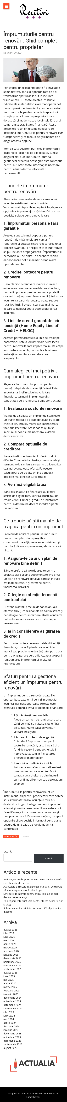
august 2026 (10, 929)
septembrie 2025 (12, 969)
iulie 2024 (8, 1012)
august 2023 (10, 1047)
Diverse (25, 836)
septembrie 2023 (12, 1044)
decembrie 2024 (12, 997)
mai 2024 (8, 1019)
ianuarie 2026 (10, 954)
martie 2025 (10, 987)
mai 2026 (8, 940)
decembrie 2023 (12, 1033)
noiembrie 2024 (12, 1001)
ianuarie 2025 (10, 994)
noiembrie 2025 (12, 961)
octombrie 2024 (12, 1004)
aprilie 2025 (9, 983)
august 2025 (10, 972)
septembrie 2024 (12, 1008)
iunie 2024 (9, 1015)
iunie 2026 (9, 936)
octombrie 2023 (12, 1040)
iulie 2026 (8, 933)
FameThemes (33, 1096)
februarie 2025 (11, 990)
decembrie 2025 (12, 958)
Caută (7, 851)
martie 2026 (10, 947)
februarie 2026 (11, 951)
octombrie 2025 (12, 965)
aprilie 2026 (9, 944)
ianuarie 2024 (10, 1030)
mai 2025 (8, 979)
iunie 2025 (9, 976)
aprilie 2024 (9, 1022)
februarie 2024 (11, 1026)
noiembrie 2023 (12, 1037)
